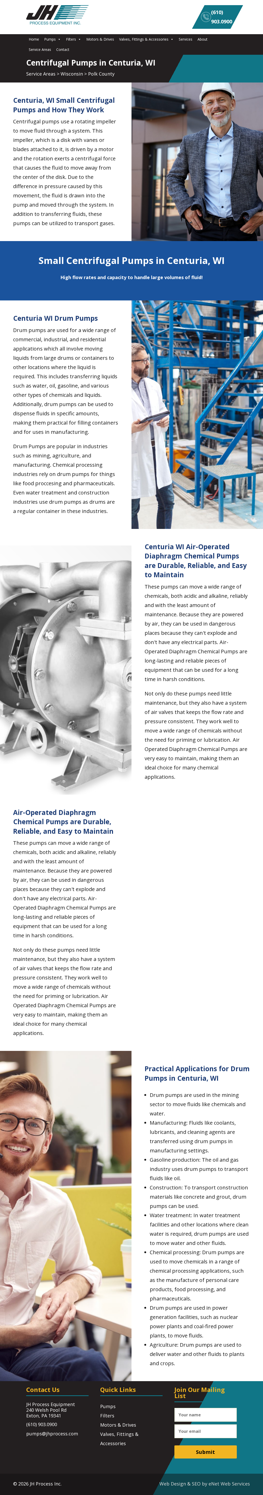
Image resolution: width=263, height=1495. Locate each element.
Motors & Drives (100, 39)
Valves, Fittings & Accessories (143, 39)
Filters (71, 39)
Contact (62, 49)
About (203, 39)
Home (34, 39)
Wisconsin (72, 74)
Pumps (50, 39)
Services (185, 39)
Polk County (101, 74)
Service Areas (40, 49)
